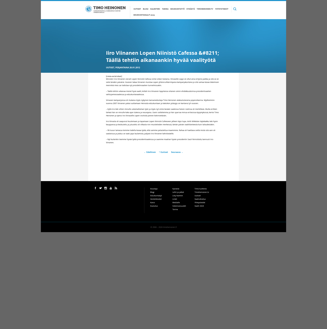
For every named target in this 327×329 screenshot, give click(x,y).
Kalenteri (155, 9)
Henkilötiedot (156, 199)
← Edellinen (150, 152)
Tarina (165, 9)
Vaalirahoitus (200, 199)
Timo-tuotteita (201, 188)
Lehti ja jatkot (178, 192)
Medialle (176, 202)
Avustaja (153, 188)
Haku (233, 9)
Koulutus (154, 206)
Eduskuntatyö (177, 9)
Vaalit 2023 (199, 206)
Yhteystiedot (221, 9)
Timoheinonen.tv (205, 9)
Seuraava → (177, 152)
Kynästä (190, 9)
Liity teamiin (177, 195)
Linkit (174, 199)
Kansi (152, 202)
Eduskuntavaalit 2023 (144, 15)
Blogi (145, 9)
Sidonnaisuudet (179, 206)
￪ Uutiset (163, 152)
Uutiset (137, 9)
